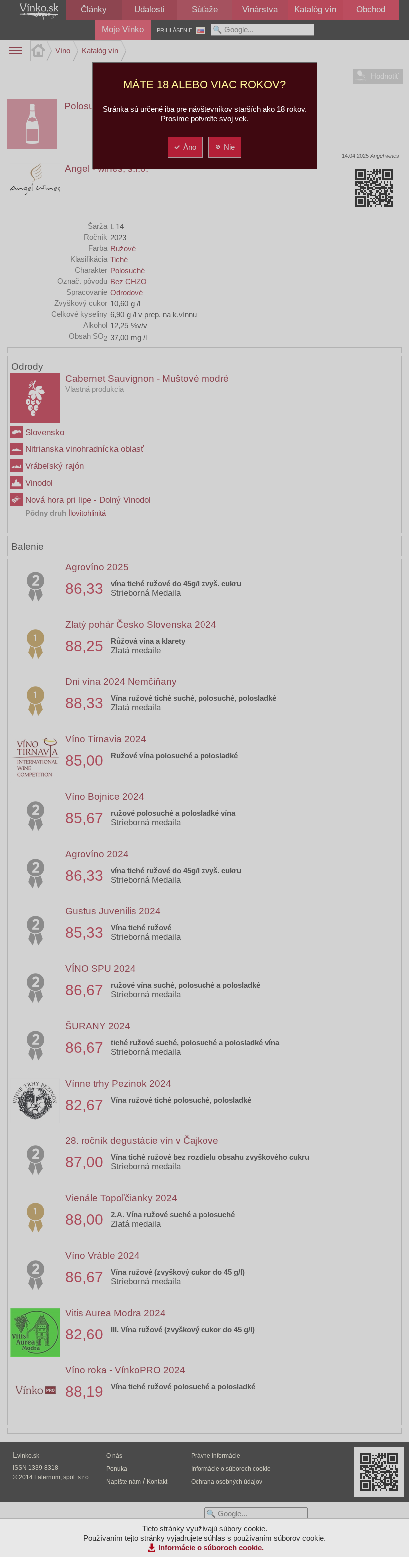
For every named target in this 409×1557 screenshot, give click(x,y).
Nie (229, 147)
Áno (189, 147)
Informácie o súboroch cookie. (211, 1547)
